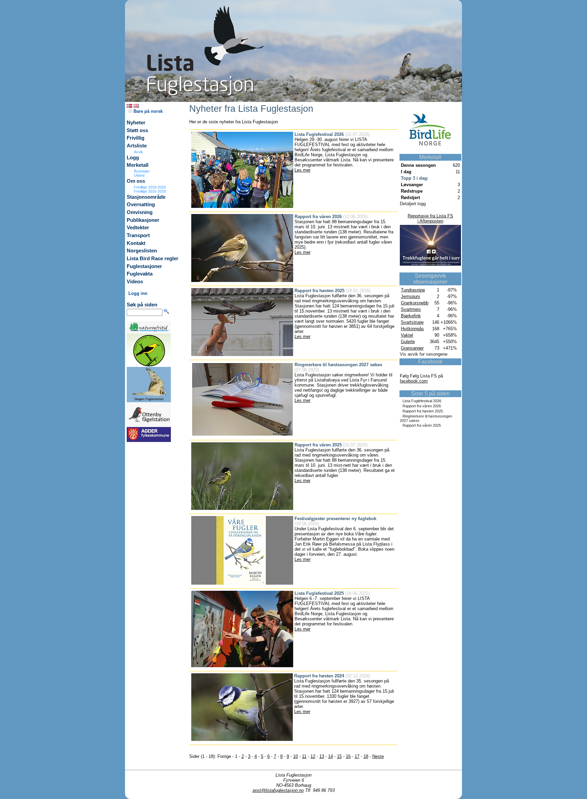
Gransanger (412, 348)
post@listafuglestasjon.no (278, 790)
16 (348, 756)
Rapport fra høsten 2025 (423, 411)
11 (304, 756)
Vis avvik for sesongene (423, 354)
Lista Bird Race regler (152, 258)
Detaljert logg (413, 203)
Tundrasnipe (413, 289)
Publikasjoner (143, 220)
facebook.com (414, 381)
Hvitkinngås (412, 328)
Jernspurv (410, 296)
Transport (138, 235)
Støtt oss (137, 130)
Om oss (136, 181)
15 (339, 756)
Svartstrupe (412, 322)
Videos (135, 281)
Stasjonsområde (146, 197)
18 (365, 756)
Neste (378, 756)
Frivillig (135, 138)
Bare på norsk (147, 111)
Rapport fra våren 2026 (422, 406)
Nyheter (136, 122)
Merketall (137, 165)
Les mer (302, 170)
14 (330, 756)
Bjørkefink (411, 315)
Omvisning (140, 212)
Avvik (138, 152)
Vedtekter (138, 227)
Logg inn (137, 293)
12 (312, 756)
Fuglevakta (140, 274)
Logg (133, 157)
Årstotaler (142, 171)
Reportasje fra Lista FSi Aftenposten (430, 218)
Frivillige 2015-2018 (150, 191)
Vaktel (407, 335)
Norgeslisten (142, 250)
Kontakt (136, 243)
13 (321, 756)
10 (295, 756)
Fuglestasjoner (144, 266)
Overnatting (141, 204)
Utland (139, 175)
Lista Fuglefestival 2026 (422, 401)
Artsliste (137, 145)
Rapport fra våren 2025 (422, 425)
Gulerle (408, 341)
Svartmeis (411, 309)
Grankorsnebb (414, 302)
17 (357, 756)
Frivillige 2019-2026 (150, 187)
